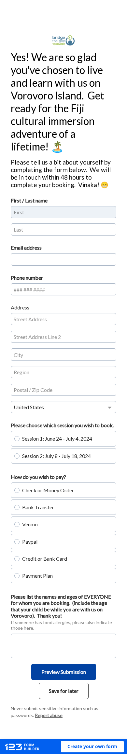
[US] (63, 407)
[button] (92, 746)
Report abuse (49, 715)
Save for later (63, 691)
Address (20, 307)
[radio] (17, 438)
